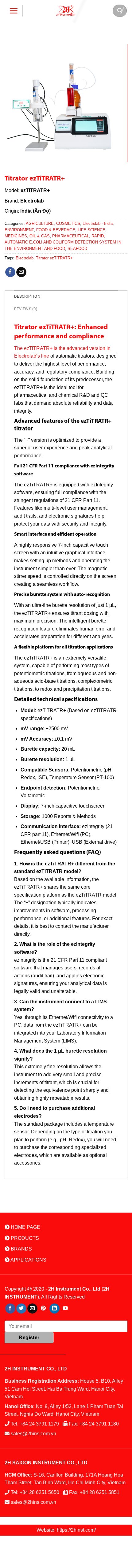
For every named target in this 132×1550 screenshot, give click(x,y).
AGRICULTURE (40, 223)
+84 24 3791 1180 (99, 1423)
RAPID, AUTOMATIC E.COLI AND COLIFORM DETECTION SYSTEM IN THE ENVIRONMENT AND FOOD (63, 242)
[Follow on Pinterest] (43, 1308)
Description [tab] (27, 296)
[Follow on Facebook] (10, 1308)
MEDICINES (16, 236)
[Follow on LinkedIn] (54, 1308)
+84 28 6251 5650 (39, 1492)
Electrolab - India (98, 223)
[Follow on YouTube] (65, 1308)
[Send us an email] (32, 1308)
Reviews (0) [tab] (25, 309)
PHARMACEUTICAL (70, 236)
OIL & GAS (39, 236)
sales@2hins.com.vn (33, 1433)
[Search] (120, 11)
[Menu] (14, 11)
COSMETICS (68, 223)
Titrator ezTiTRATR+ (54, 258)
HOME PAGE (25, 1227)
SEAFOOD (77, 248)
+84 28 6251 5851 (99, 1492)
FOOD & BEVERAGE (55, 230)
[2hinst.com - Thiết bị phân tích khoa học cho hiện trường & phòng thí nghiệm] (66, 10)
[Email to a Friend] (21, 272)
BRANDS (21, 1248)
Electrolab (24, 258)
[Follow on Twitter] (21, 1308)
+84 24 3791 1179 (39, 1423)
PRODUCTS (24, 1238)
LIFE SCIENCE (91, 230)
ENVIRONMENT (19, 230)
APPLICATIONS (28, 1259)
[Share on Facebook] (10, 272)
